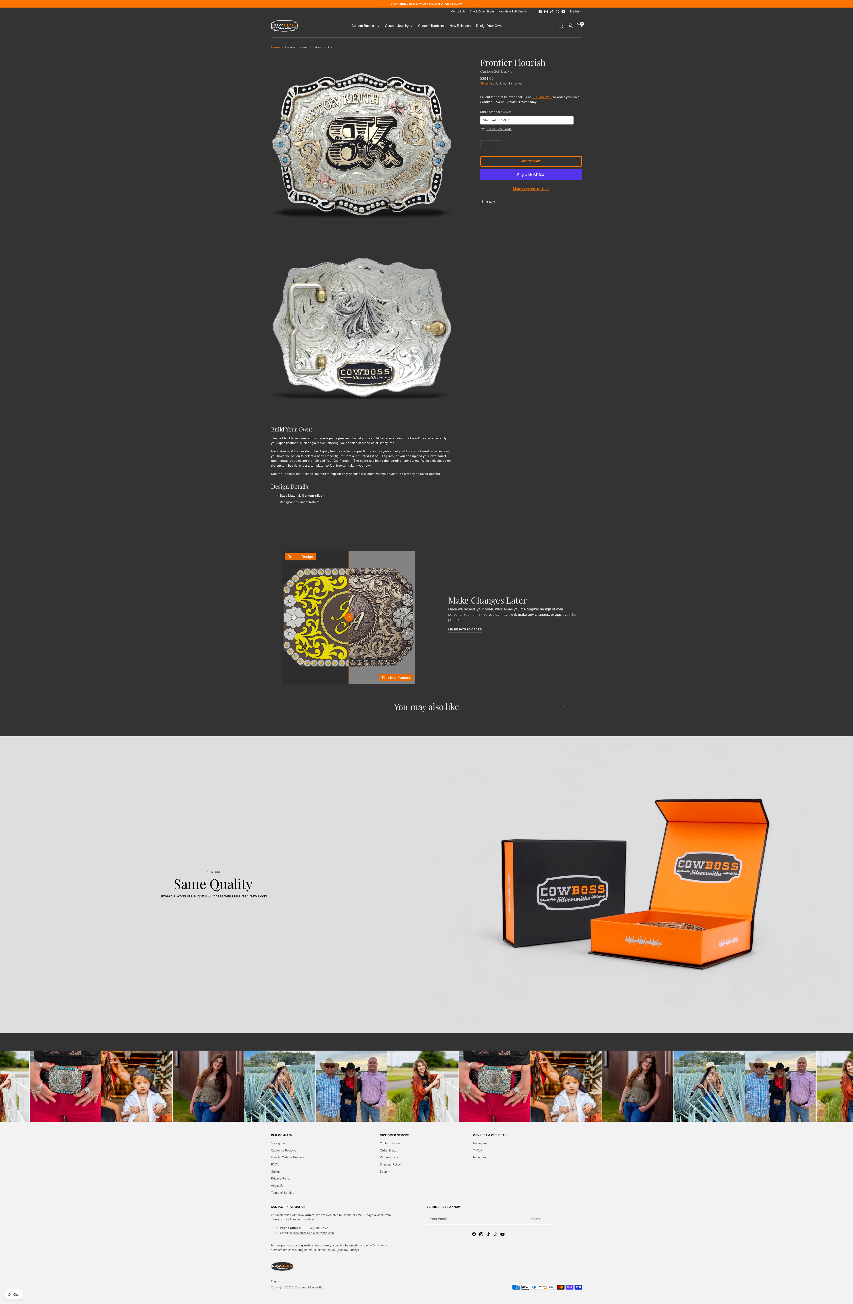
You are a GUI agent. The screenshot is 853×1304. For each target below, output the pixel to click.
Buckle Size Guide (499, 129)
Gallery (276, 1171)
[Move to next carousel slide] (577, 706)
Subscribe (540, 1219)
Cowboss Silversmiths (309, 1287)
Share (491, 202)
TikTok (477, 1150)
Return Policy (389, 1157)
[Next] (474, 4)
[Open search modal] (560, 25)
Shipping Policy (390, 1164)
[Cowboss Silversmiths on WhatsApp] (558, 12)
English (574, 11)
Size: (498, 112)
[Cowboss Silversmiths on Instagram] (546, 12)
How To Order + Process (287, 1157)
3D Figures (278, 1143)
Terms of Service (282, 1192)
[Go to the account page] (570, 25)
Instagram (480, 1143)
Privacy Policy (281, 1178)
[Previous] (378, 4)
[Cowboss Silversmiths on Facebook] (540, 12)
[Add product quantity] (498, 145)
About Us (277, 1185)
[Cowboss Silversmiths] (284, 25)
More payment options (531, 189)
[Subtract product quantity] (484, 145)
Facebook (479, 1157)
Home (275, 47)
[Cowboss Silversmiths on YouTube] (563, 12)
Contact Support (391, 1143)
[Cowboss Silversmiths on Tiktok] (552, 12)
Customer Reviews (283, 1150)
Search (384, 1171)
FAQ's (275, 1164)
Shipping (486, 83)
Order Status (388, 1150)
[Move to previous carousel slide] (566, 706)
